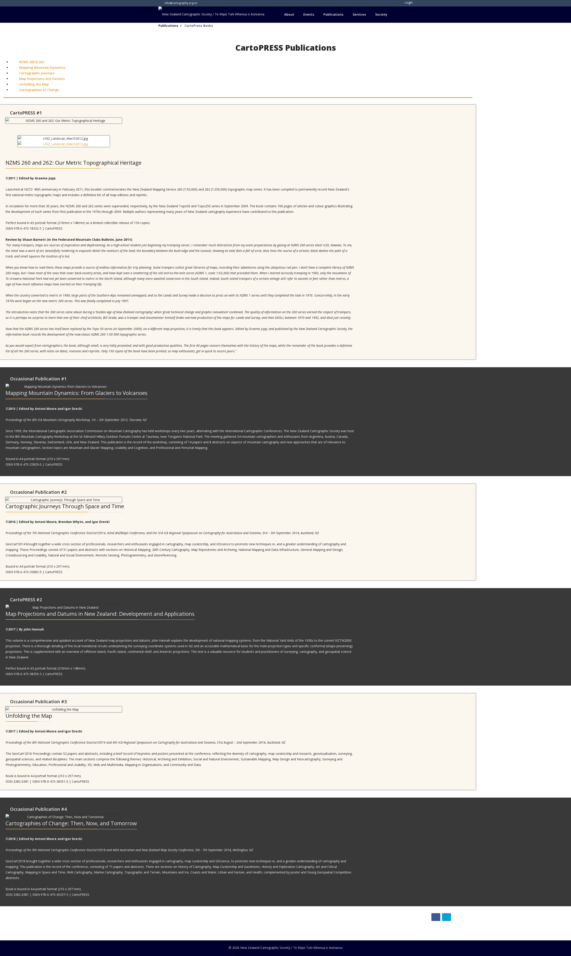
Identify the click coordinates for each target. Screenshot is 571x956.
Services (359, 14)
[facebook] (205, 3)
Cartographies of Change (38, 90)
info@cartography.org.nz (181, 3)
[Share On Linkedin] (446, 917)
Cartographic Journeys (36, 73)
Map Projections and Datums (41, 79)
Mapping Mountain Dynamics (41, 67)
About (289, 14)
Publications (333, 14)
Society (381, 14)
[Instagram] (212, 3)
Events (308, 14)
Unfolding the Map (33, 84)
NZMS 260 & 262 (31, 62)
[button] (405, 2)
